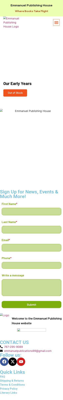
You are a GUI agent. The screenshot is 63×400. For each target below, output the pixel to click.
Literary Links (8, 392)
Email (6, 239)
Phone (6, 257)
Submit (31, 304)
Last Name (9, 221)
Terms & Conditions (12, 384)
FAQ (2, 376)
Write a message (13, 275)
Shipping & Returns (12, 380)
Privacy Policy (8, 388)
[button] (56, 22)
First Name (9, 203)
